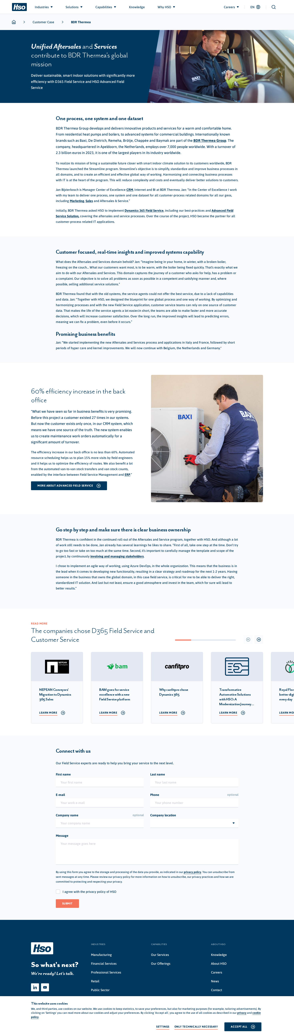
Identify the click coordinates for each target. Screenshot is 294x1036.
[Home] (19, 7)
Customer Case (43, 22)
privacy (241, 1012)
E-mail (60, 795)
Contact (216, 990)
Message (62, 835)
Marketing (77, 201)
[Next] (258, 639)
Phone (194, 795)
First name (63, 774)
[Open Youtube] (45, 987)
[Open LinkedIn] (35, 987)
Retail (95, 981)
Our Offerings (160, 963)
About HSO (219, 963)
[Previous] (248, 639)
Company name (100, 815)
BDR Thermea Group (209, 140)
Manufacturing (101, 955)
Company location (163, 815)
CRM (129, 189)
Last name (157, 774)
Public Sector (100, 990)
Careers (216, 972)
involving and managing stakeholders (117, 556)
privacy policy (192, 872)
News (215, 981)
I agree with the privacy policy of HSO (89, 891)
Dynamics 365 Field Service (144, 210)
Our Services (160, 955)
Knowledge (219, 955)
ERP (127, 474)
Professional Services (106, 972)
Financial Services (104, 963)
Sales (89, 201)
